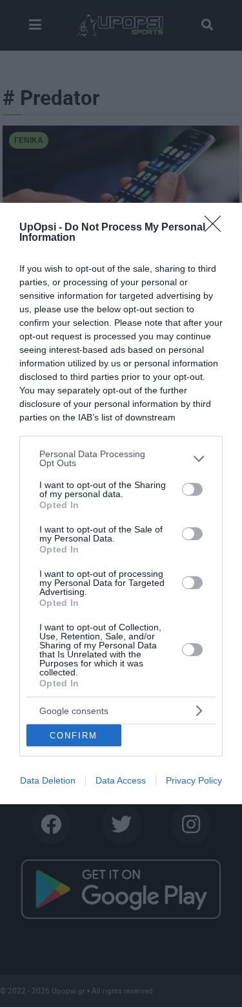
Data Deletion (48, 780)
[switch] (192, 489)
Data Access (121, 780)
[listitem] (121, 458)
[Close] (217, 228)
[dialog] (121, 503)
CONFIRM (73, 735)
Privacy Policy (194, 780)
